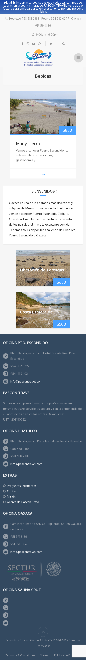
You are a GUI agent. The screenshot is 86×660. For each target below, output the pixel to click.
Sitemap (45, 655)
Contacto (13, 491)
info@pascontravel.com (26, 381)
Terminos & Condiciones (20, 655)
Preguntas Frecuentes (22, 486)
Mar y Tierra (28, 143)
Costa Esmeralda (36, 311)
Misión (11, 496)
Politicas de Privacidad (67, 655)
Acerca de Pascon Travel (24, 502)
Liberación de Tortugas (42, 269)
